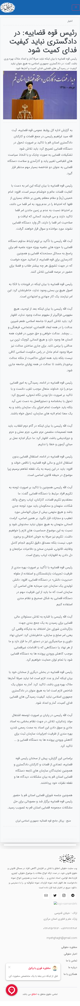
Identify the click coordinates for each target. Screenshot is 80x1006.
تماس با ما (71, 960)
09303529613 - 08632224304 (60, 928)
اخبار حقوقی (70, 954)
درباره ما (72, 967)
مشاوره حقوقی (69, 947)
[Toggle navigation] (76, 8)
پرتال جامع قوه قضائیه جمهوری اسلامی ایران (40, 821)
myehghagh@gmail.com (62, 938)
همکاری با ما (70, 974)
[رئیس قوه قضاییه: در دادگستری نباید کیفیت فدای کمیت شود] (40, 95)
